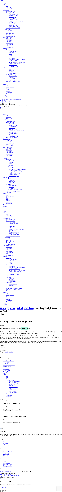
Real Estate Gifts (10, 33)
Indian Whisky (12, 388)
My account (9, 8)
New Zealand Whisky (14, 381)
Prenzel (5, 48)
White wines (9, 74)
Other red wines (13, 73)
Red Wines (8, 69)
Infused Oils (12, 58)
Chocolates (5, 363)
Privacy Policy (6, 453)
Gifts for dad (9, 41)
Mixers (10, 54)
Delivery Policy (7, 455)
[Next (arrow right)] (2, 491)
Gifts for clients (9, 44)
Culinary (8, 56)
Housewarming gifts (14, 26)
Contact (5, 96)
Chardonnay (12, 78)
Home (4, 3)
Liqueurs (11, 55)
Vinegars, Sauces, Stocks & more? (17, 62)
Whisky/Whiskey (10, 87)
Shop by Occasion (10, 12)
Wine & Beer (6, 67)
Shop (4, 4)
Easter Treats (12, 18)
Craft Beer (8, 82)
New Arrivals (6, 362)
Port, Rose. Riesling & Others (13, 81)
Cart (7, 6)
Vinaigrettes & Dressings (15, 60)
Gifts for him (9, 40)
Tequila (8, 91)
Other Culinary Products (15, 63)
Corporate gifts (6, 29)
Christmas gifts (12, 17)
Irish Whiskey (12, 391)
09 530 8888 (3, 99)
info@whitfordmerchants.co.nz (13, 99)
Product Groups (13, 65)
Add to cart (3, 350)
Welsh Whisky (12, 384)
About (4, 95)
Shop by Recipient (7, 37)
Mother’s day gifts (13, 15)
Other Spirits (9, 92)
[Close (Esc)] (5, 490)
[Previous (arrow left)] (0, 491)
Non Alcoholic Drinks (8, 361)
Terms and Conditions (8, 451)
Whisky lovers (9, 47)
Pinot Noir (11, 70)
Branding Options (10, 36)
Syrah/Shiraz (12, 71)
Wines (4, 373)
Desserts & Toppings (14, 66)
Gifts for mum (9, 43)
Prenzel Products (7, 366)
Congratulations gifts (14, 23)
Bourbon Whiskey (13, 387)
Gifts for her (9, 39)
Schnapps (11, 52)
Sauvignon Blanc (13, 76)
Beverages (8, 50)
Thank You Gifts (10, 34)
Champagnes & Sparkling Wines (14, 80)
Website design (3, 474)
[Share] (3, 490)
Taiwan (11, 385)
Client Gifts (9, 30)
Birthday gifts (12, 22)
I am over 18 (3, 487)
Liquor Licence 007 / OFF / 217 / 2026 (9, 476)
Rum (7, 88)
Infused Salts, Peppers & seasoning (17, 59)
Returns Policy (6, 454)
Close (1, 0)
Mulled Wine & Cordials (9, 365)
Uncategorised (6, 367)
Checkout (8, 7)
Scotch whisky (12, 389)
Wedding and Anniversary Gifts (16, 21)
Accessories (9, 93)
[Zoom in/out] (0, 490)
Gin (7, 85)
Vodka (7, 89)
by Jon (9, 474)
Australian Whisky (13, 382)
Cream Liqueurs (13, 51)
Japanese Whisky (13, 392)
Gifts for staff (9, 45)
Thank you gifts (13, 25)
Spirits (4, 84)
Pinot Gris (11, 77)
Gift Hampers (6, 10)
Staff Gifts (8, 32)
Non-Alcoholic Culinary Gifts (13, 28)
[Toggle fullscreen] (2, 490)
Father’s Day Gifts (10, 11)
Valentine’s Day (13, 19)
